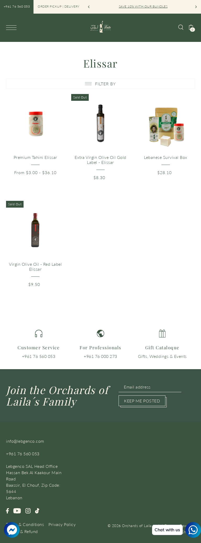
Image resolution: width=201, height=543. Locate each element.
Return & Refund (22, 531)
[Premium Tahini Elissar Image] (35, 123)
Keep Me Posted (142, 400)
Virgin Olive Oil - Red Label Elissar (35, 267)
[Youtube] (17, 510)
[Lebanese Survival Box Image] (165, 123)
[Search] (181, 26)
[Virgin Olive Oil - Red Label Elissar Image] (35, 230)
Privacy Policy (62, 524)
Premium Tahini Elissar (35, 157)
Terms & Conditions (25, 524)
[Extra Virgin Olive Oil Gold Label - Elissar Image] (100, 123)
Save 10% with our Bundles (142, 6)
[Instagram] (28, 510)
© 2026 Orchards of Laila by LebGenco (141, 525)
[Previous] (89, 7)
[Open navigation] (12, 27)
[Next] (196, 7)
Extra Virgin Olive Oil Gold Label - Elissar (100, 160)
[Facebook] (7, 510)
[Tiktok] (37, 510)
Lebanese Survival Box (165, 157)
